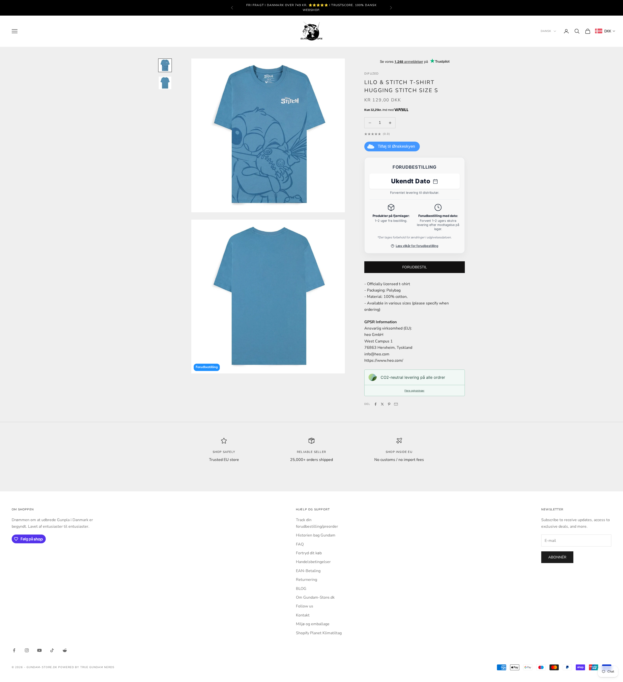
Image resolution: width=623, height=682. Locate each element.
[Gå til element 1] (165, 65)
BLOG (301, 588)
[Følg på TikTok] (52, 650)
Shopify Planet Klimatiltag (319, 633)
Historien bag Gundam (315, 535)
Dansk (546, 31)
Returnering (306, 579)
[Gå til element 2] (165, 83)
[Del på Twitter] (382, 404)
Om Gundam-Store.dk (315, 597)
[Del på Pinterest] (389, 404)
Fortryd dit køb (309, 553)
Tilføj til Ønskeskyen (396, 146)
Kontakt (303, 615)
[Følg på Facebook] (14, 650)
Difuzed (371, 74)
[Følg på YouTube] (39, 650)
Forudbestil (414, 267)
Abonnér (557, 557)
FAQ (300, 544)
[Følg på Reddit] (64, 650)
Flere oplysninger (414, 390)
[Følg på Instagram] (26, 650)
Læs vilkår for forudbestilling (417, 246)
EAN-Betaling (308, 571)
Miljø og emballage (313, 624)
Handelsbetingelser (313, 562)
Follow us (304, 606)
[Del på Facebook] (375, 404)
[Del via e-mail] (396, 404)
